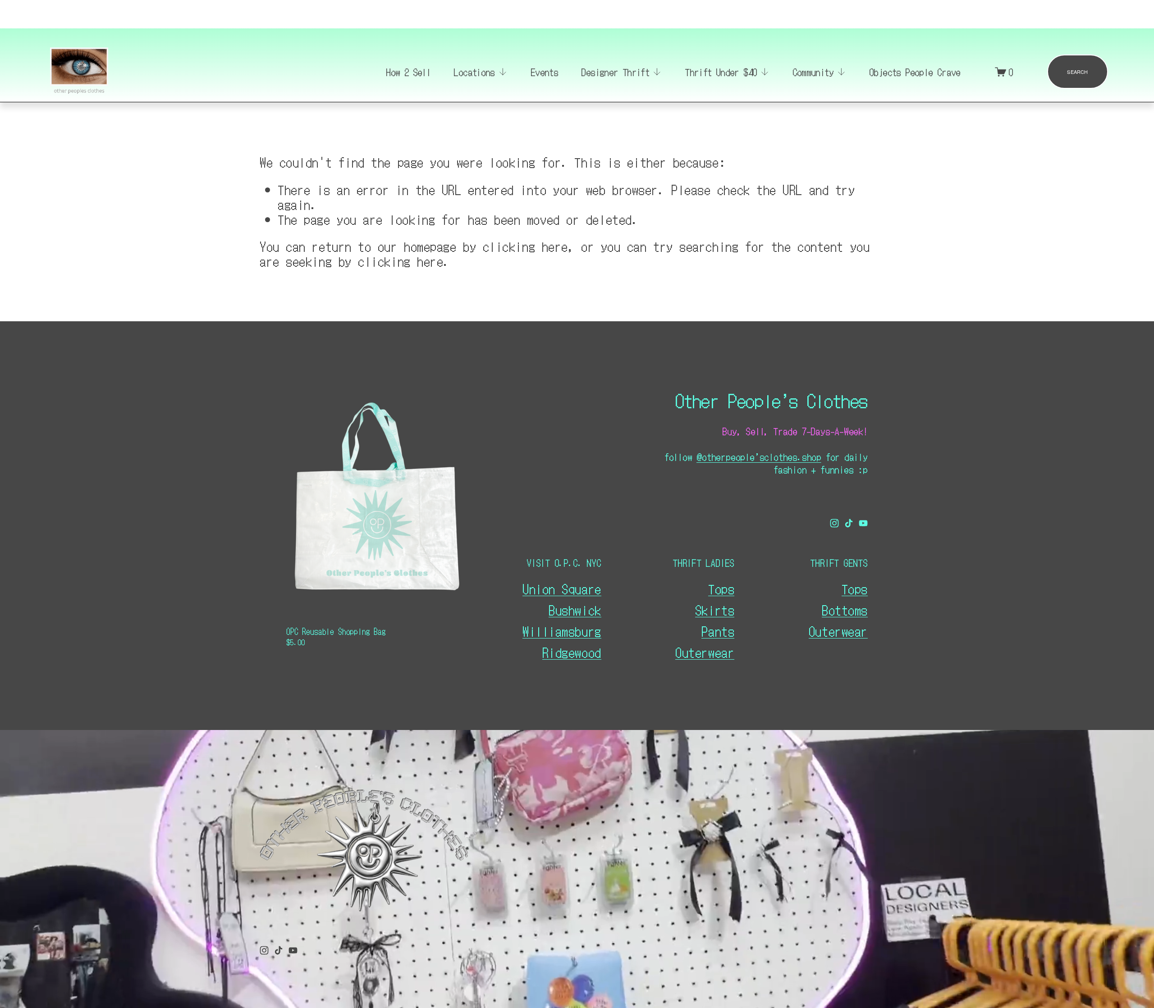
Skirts (714, 609)
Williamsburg (561, 631)
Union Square (561, 588)
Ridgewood (571, 652)
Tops (721, 588)
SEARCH (1077, 71)
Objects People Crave (915, 71)
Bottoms (845, 609)
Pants (717, 631)
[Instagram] (834, 523)
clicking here (525, 246)
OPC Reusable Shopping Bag (336, 631)
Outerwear (704, 652)
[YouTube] (863, 523)
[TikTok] (848, 523)
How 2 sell (408, 71)
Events (544, 71)
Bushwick (575, 609)
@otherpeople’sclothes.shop (758, 456)
